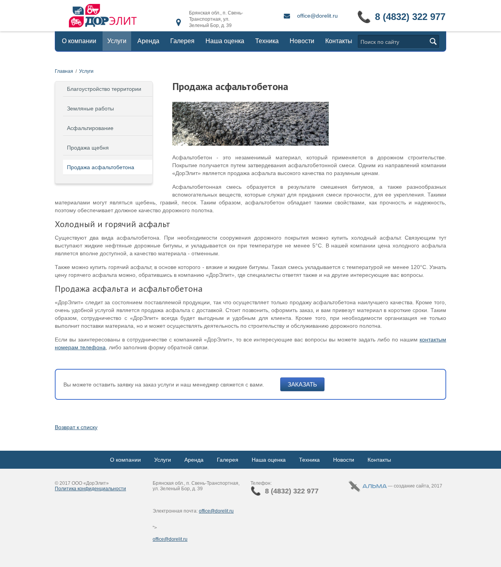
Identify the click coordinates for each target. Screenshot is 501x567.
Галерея (182, 41)
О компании (79, 41)
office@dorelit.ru (317, 16)
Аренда (148, 41)
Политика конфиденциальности (90, 488)
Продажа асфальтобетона (100, 167)
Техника (267, 41)
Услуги (116, 41)
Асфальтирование (90, 128)
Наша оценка (224, 41)
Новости (302, 41)
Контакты (338, 41)
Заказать (302, 384)
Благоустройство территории (104, 89)
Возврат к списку (76, 427)
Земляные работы (90, 108)
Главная (64, 71)
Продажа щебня (88, 147)
